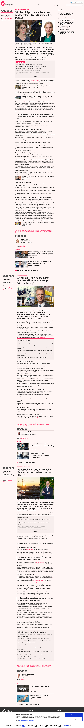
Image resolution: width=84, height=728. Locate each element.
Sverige (49, 231)
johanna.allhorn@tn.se (5, 16)
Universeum (47, 424)
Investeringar (23, 666)
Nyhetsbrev (50, 4)
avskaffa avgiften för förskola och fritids (40, 582)
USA (45, 667)
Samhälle (18, 666)
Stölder (19, 230)
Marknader (19, 425)
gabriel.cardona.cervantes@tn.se (8, 476)
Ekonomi (30, 4)
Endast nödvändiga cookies (74, 719)
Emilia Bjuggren (34, 422)
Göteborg (24, 425)
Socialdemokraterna (28, 424)
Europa (16, 232)
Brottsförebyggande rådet (41, 230)
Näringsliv (31, 710)
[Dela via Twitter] (5, 11)
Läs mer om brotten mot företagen (27, 270)
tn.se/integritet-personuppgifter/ (26, 720)
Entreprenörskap (37, 4)
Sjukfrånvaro (34, 667)
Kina (43, 667)
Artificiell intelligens (31, 666)
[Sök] (82, 5)
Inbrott (23, 230)
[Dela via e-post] (11, 11)
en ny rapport (22, 101)
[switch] (35, 726)
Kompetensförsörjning (21, 667)
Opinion (44, 4)
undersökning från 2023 (36, 80)
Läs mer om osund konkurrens (28, 462)
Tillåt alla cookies (73, 714)
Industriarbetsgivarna (34, 665)
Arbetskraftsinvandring (40, 666)
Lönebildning (48, 666)
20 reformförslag (40, 562)
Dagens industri (43, 337)
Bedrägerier (49, 230)
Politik (41, 231)
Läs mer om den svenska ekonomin (29, 704)
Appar (58, 709)
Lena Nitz (33, 230)
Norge (48, 667)
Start (17, 4)
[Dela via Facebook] (2, 11)
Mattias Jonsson (20, 424)
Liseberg (47, 422)
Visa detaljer (66, 725)
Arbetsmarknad (23, 4)
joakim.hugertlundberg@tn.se (8, 284)
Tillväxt (49, 665)
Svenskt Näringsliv (40, 424)
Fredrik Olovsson (41, 422)
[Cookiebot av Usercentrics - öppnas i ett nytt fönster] (8, 726)
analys (37, 417)
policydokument (29, 549)
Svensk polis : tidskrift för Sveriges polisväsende (29, 231)
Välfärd (18, 665)
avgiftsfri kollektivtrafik (38, 580)
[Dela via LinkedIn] (8, 11)
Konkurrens (28, 422)
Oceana (34, 424)
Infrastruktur (22, 422)
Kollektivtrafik (23, 665)
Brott (16, 230)
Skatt (46, 665)
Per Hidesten (41, 665)
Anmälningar (28, 230)
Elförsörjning (28, 667)
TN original (17, 231)
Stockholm (45, 231)
